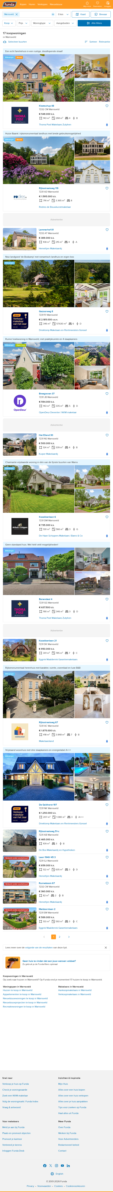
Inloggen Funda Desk (13, 1150)
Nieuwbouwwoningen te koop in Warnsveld (25, 998)
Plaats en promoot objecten (16, 1133)
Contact (62, 1150)
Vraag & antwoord (11, 1107)
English (59, 1173)
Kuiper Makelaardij (48, 453)
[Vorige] (44, 937)
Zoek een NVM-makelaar (15, 1095)
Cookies (58, 1186)
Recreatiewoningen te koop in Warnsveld (24, 1006)
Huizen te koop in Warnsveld (17, 990)
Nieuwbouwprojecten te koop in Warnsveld (25, 1002)
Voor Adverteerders (68, 1139)
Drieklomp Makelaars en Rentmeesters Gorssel (63, 330)
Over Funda (64, 1127)
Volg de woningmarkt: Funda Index (20, 1101)
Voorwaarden (44, 1186)
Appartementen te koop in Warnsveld (22, 994)
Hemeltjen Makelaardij (50, 248)
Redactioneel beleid (68, 1144)
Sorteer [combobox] (99, 41)
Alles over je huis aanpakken (73, 1101)
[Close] (16, 14)
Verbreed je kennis (12, 1144)
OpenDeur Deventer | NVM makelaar (58, 412)
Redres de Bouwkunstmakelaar (55, 207)
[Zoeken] (53, 14)
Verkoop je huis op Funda (15, 1083)
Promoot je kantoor (12, 1139)
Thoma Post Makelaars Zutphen (55, 124)
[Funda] (9, 4)
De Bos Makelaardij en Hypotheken (57, 850)
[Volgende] (69, 937)
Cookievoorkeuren (75, 1186)
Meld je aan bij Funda (13, 1127)
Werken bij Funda (67, 1133)
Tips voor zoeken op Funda (72, 1107)
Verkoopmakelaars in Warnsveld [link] (74, 994)
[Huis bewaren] (107, 106)
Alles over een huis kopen (71, 1089)
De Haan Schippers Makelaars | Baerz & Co (61, 535)
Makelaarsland (46, 741)
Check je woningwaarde (14, 1089)
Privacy (30, 1186)
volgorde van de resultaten (39, 947)
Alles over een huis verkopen (73, 1095)
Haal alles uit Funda (68, 1113)
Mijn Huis (63, 1083)
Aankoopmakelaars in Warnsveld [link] (75, 990)
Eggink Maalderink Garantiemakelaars (58, 659)
